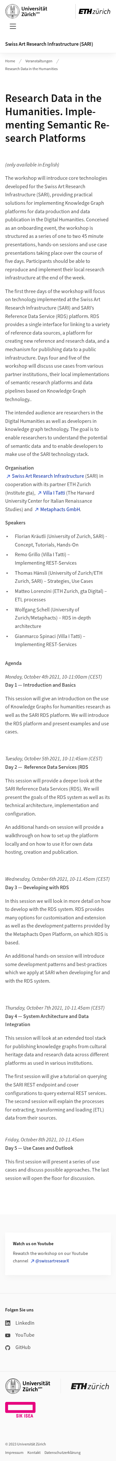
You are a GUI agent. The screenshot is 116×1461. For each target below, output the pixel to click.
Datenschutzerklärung (62, 1452)
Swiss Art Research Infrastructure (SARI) (49, 44)
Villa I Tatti (54, 493)
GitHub (23, 1347)
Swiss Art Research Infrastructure (48, 476)
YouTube (24, 1335)
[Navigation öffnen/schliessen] (13, 26)
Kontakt (34, 1452)
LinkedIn (24, 1323)
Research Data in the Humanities (31, 69)
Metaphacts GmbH (60, 509)
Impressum (14, 1452)
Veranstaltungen (39, 61)
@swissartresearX (52, 1261)
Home (10, 61)
